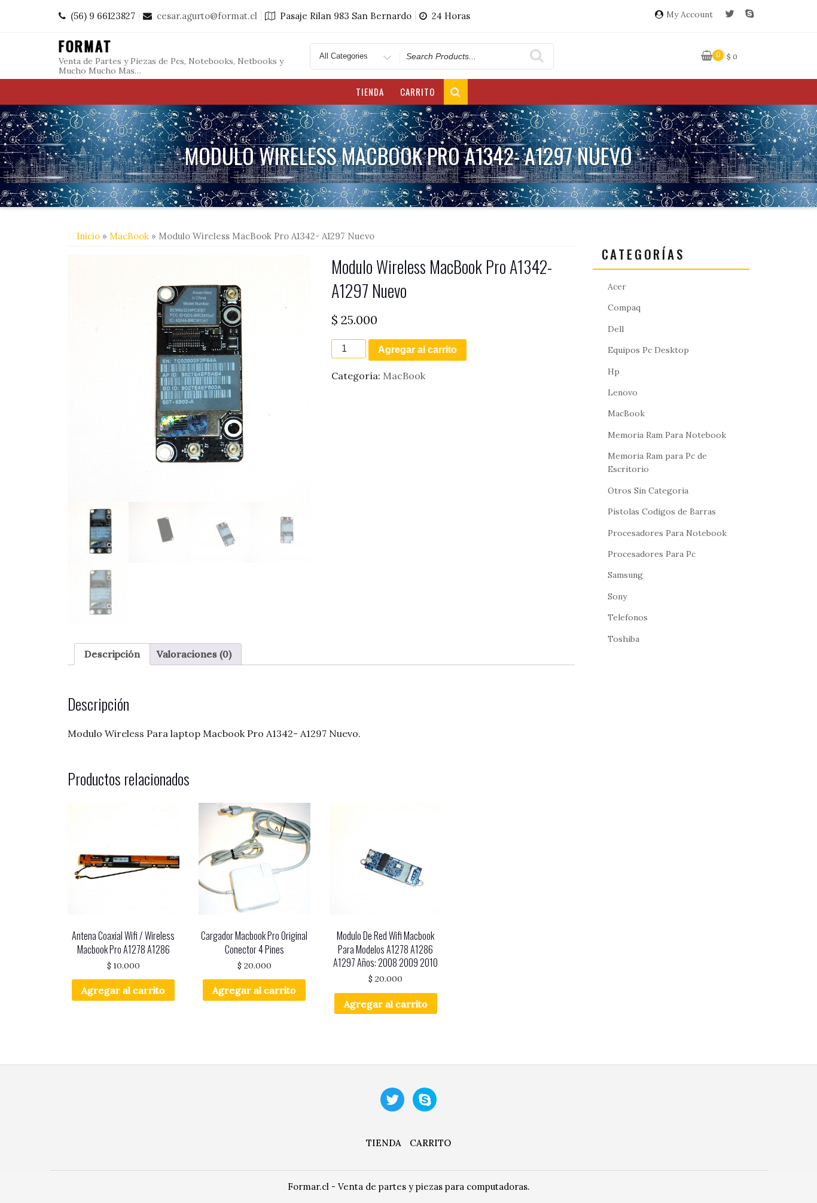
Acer (617, 286)
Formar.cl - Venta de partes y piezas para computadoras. (409, 1186)
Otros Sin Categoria (648, 490)
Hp (614, 371)
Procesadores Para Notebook (667, 533)
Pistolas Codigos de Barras (662, 511)
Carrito (417, 91)
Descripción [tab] (112, 654)
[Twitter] (729, 14)
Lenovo (623, 392)
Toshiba (623, 639)
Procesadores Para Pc (652, 554)
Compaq (624, 307)
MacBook (129, 236)
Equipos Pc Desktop (648, 350)
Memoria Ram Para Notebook (667, 435)
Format (85, 45)
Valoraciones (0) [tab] (194, 654)
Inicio (88, 236)
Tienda (370, 91)
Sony (617, 596)
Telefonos (628, 617)
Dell (616, 329)
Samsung (625, 574)
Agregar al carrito (417, 350)
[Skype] (749, 14)
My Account (689, 15)
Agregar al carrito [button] (123, 990)
